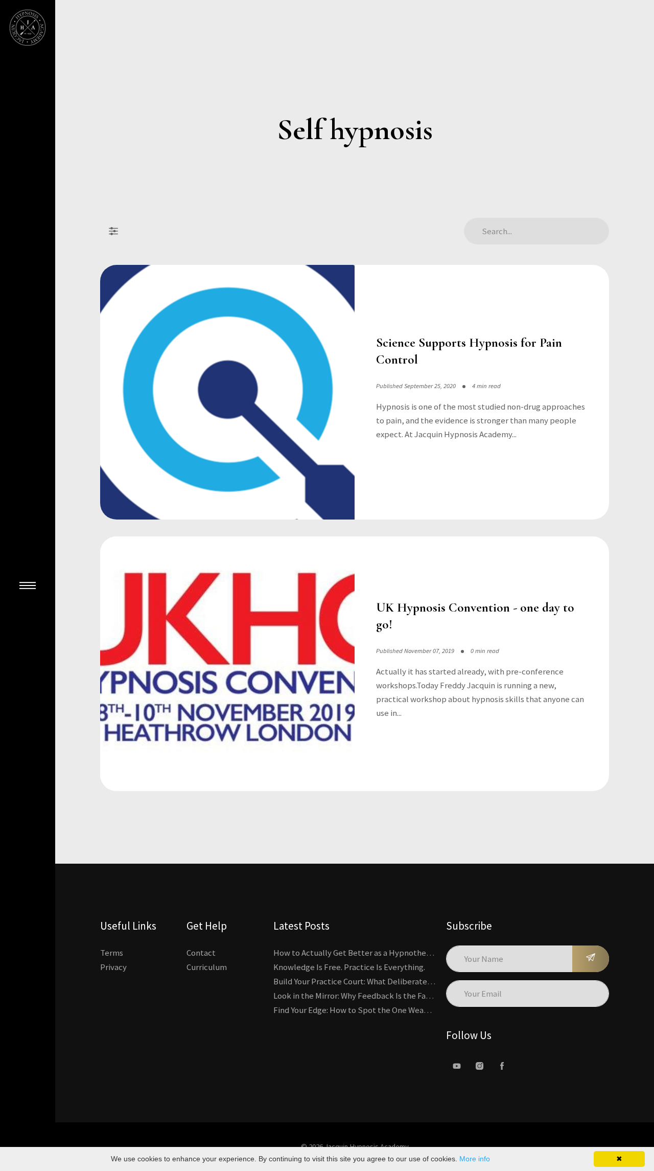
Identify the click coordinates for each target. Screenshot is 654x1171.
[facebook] (501, 1066)
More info (474, 1159)
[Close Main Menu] (27, 585)
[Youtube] (457, 1066)
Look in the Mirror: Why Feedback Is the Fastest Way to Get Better (392, 995)
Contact (201, 952)
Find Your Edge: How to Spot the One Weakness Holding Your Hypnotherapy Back (420, 1010)
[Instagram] (479, 1066)
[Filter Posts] (113, 231)
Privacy (113, 967)
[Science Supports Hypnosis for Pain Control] (227, 392)
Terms (111, 952)
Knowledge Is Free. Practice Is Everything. (349, 967)
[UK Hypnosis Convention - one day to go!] (227, 663)
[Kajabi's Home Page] (27, 27)
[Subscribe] (590, 958)
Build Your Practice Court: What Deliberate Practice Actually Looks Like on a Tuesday (426, 981)
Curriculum (206, 967)
